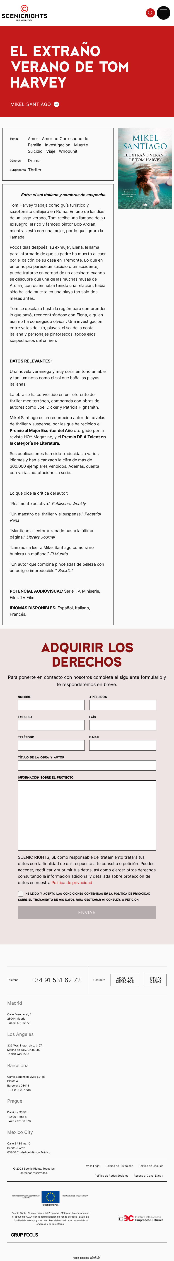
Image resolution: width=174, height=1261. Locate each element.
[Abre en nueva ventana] (24, 1235)
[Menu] (163, 13)
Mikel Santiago (30, 104)
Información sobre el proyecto (46, 777)
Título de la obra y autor (41, 757)
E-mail (94, 737)
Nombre (24, 696)
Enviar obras (156, 979)
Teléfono (26, 737)
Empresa (25, 717)
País (92, 717)
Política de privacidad (71, 882)
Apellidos (98, 696)
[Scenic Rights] (24, 12)
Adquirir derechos (125, 979)
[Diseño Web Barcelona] (87, 1257)
